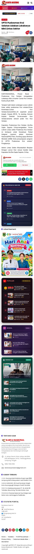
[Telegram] (27, 179)
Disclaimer (5, 542)
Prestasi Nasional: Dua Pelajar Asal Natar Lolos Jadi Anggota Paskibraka (16, 494)
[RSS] (27, 530)
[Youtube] (13, 530)
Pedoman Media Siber (20, 539)
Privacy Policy (6, 539)
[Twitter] (23, 179)
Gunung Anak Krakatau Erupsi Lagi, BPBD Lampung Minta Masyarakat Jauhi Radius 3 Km (17, 479)
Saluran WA (10, 165)
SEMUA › (28, 328)
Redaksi (11, 537)
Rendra (3, 32)
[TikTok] (20, 530)
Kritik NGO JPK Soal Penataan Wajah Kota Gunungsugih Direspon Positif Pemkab (16, 484)
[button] (28, 3)
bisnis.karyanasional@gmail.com (15, 468)
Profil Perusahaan (22, 537)
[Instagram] (10, 530)
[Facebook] (19, 179)
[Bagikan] (30, 32)
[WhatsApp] (30, 179)
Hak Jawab (24, 165)
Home (4, 537)
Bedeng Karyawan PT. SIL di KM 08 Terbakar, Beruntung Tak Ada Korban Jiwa (16, 489)
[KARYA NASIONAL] (10, 3)
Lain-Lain (4, 19)
